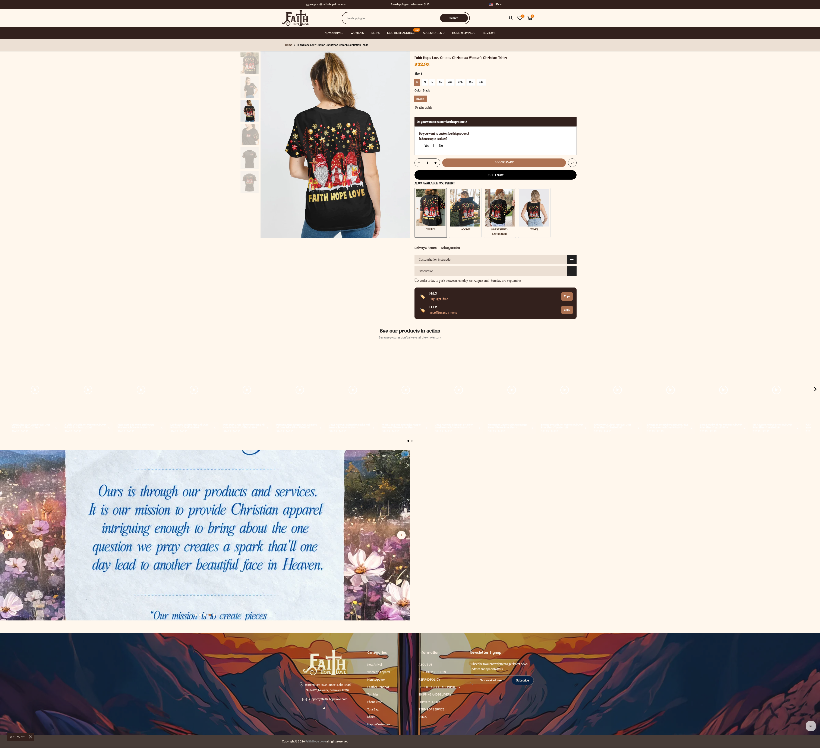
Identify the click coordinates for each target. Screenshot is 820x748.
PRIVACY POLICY (430, 702)
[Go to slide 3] (205, 615)
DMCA (423, 717)
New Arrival (374, 664)
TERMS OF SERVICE (431, 709)
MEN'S (375, 33)
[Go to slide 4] (209, 615)
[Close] (30, 737)
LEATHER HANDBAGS (403, 32)
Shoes (371, 717)
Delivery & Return (425, 248)
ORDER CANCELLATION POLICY (439, 687)
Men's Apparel (376, 679)
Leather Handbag (378, 687)
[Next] (403, 145)
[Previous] (268, 145)
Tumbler (372, 694)
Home (288, 44)
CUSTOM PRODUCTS (432, 672)
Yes (427, 146)
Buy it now (496, 175)
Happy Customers (378, 724)
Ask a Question (450, 248)
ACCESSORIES (432, 33)
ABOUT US (425, 664)
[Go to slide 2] (200, 615)
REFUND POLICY (429, 679)
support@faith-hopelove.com (328, 4)
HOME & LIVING (462, 33)
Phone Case (374, 702)
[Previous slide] (8, 535)
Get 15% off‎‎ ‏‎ (17, 737)
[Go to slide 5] (214, 615)
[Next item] (815, 390)
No (441, 146)
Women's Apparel (378, 672)
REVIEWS (489, 33)
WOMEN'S (357, 33)
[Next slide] (401, 535)
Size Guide (425, 107)
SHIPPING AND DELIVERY (435, 694)
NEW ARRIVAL (334, 33)
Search (454, 18)
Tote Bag (373, 709)
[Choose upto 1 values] (433, 139)
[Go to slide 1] (195, 615)
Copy (567, 296)
